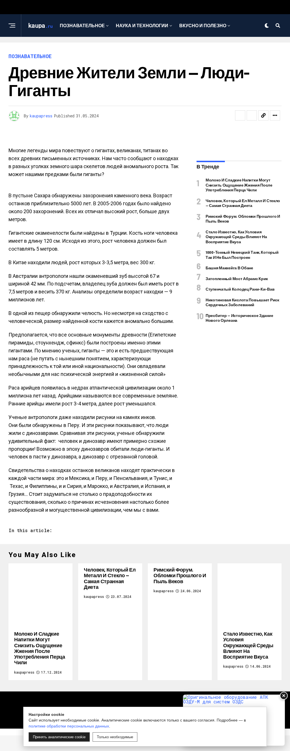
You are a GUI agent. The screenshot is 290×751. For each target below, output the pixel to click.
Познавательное (82, 25)
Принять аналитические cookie (59, 737)
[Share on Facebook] (240, 115)
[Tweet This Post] (252, 115)
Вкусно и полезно (202, 25)
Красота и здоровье (143, 48)
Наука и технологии (142, 25)
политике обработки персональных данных (69, 726)
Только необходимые (115, 737)
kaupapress (41, 116)
